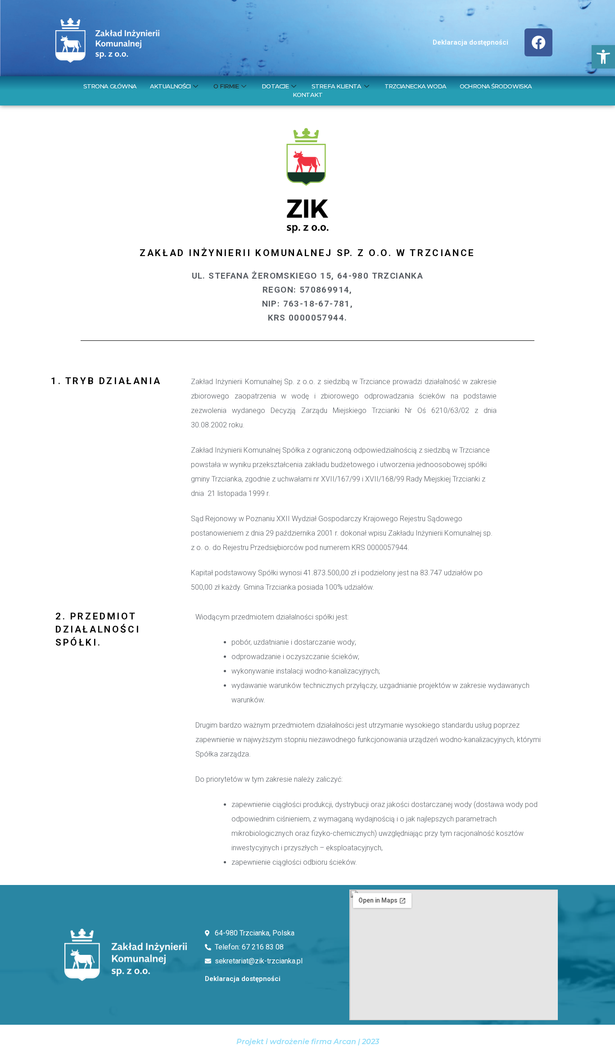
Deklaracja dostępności (470, 42)
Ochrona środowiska (496, 86)
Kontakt (307, 94)
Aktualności (170, 86)
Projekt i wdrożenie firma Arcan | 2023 (307, 1041)
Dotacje (275, 86)
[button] (603, 57)
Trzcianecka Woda (415, 86)
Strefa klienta (336, 86)
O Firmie (226, 86)
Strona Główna (109, 86)
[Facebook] (538, 42)
